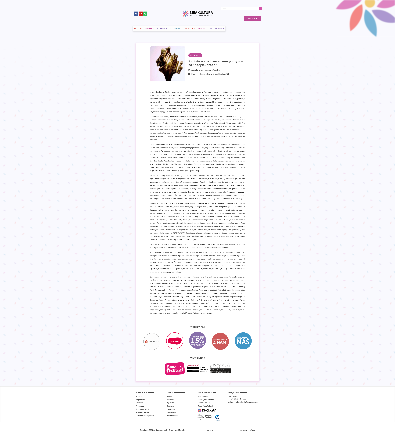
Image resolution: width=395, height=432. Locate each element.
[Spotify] (145, 14)
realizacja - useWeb (247, 430)
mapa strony (211, 430)
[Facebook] (136, 14)
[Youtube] (141, 14)
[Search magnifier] (260, 8)
